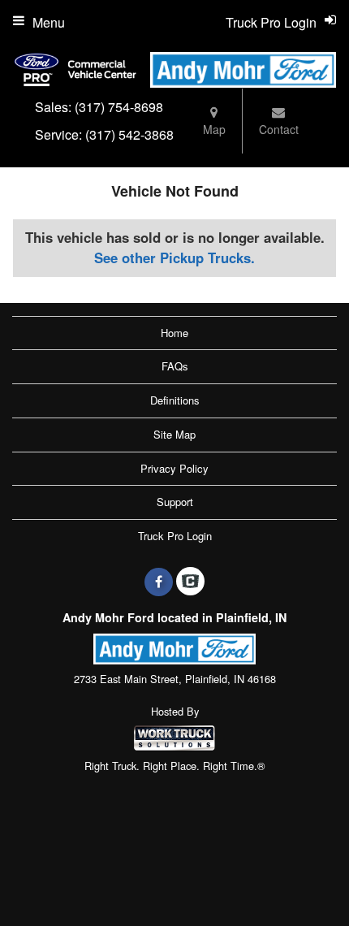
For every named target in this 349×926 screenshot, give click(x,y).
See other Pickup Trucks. (174, 257)
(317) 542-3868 (129, 134)
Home (174, 332)
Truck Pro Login (175, 535)
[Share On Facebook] (158, 581)
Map (214, 129)
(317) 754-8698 (119, 106)
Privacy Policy (174, 468)
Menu (48, 22)
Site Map (174, 434)
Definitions (175, 400)
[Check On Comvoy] (190, 581)
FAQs (175, 366)
